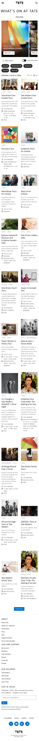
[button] (36, 3)
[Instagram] (22, 724)
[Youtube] (16, 724)
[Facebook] (11, 724)
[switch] (24, 60)
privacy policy (24, 707)
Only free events (32, 60)
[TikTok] (27, 724)
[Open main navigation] (7, 3)
